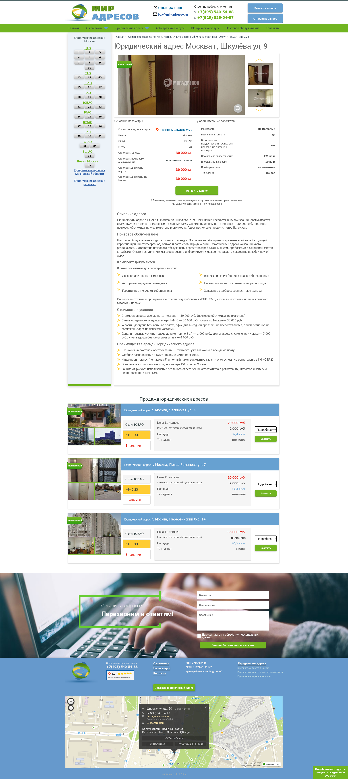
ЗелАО (87, 151)
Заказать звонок (265, 8)
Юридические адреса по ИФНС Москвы (150, 36)
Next (259, 110)
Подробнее (264, 429)
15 (79, 87)
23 (100, 106)
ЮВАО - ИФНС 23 (239, 36)
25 (89, 116)
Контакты (272, 28)
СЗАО (88, 141)
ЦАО (87, 48)
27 (79, 126)
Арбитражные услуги (170, 28)
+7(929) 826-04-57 (215, 17)
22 (89, 106)
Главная (74, 28)
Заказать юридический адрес (174, 687)
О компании (94, 28)
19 (89, 96)
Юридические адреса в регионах (89, 182)
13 (79, 77)
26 (100, 116)
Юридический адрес (160, 410)
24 (79, 116)
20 (100, 96)
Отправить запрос (265, 18)
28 (89, 126)
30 (89, 136)
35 (89, 155)
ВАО (88, 92)
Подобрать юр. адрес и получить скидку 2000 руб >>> (330, 772)
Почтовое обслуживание (242, 28)
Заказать (266, 438)
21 (79, 106)
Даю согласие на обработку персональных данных (230, 636)
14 (89, 77)
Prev (259, 60)
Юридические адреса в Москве (253, 667)
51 (89, 165)
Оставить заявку (197, 190)
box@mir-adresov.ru (173, 14)
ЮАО (87, 112)
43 (100, 77)
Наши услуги (161, 668)
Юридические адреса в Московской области (89, 172)
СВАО (88, 83)
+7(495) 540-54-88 (215, 11)
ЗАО (88, 132)
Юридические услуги (205, 28)
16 (89, 87)
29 (79, 136)
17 (100, 87)
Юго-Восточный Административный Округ (201, 36)
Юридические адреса (129, 28)
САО (88, 73)
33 (84, 145)
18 (79, 96)
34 (94, 145)
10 (89, 67)
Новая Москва (87, 161)
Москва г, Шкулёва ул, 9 (176, 129)
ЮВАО (87, 102)
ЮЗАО (87, 122)
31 (100, 136)
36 (100, 126)
